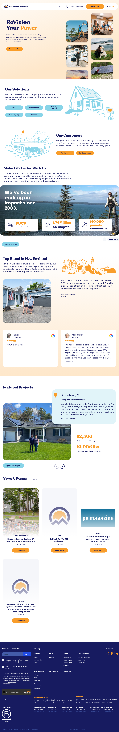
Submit (27, 654)
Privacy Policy (74, 729)
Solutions (37, 653)
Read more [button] (11, 362)
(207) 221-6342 (38, 709)
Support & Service (84, 657)
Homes (36, 657)
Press (35, 678)
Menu (109, 6)
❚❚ (104, 239)
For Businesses (85, 153)
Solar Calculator (77, 6)
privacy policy (12, 682)
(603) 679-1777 (66, 709)
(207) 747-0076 (90, 703)
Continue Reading (68, 418)
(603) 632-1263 (80, 709)
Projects (51, 657)
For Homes (65, 153)
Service (34, 115)
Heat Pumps (34, 108)
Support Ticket (108, 703)
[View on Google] (9, 335)
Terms (83, 729)
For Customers (83, 653)
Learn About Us (11, 244)
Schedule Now (14, 49)
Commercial (38, 660)
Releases (36, 675)
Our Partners (53, 671)
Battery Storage (54, 108)
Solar (14, 108)
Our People (67, 657)
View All (34, 479)
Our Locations (68, 663)
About (65, 653)
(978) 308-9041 (95, 709)
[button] (62, 466)
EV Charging (14, 115)
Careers (66, 665)
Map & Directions (39, 711)
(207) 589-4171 (52, 709)
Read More (21, 550)
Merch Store (6, 700)
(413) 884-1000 (108, 709)
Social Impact (67, 660)
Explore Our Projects (13, 466)
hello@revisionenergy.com (59, 702)
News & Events (39, 671)
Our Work (52, 653)
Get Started (94, 6)
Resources (67, 671)
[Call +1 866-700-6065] (67, 6)
